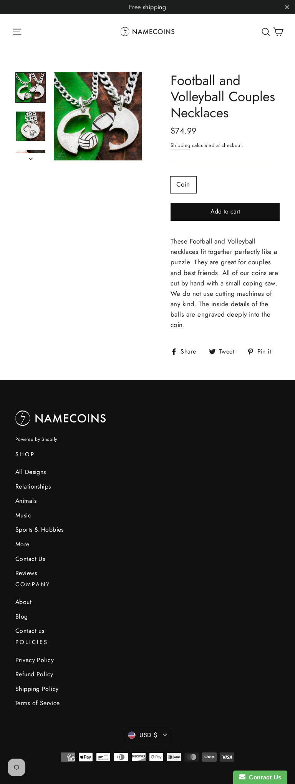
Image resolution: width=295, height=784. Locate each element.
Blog (21, 616)
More (22, 544)
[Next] (30, 156)
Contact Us (30, 558)
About (23, 601)
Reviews (26, 573)
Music (23, 515)
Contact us (29, 630)
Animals (25, 500)
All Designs (30, 471)
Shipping (180, 145)
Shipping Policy (36, 688)
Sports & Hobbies (39, 529)
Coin (183, 184)
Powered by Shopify (36, 439)
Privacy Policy (34, 660)
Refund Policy (34, 674)
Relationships (33, 486)
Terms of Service (37, 703)
